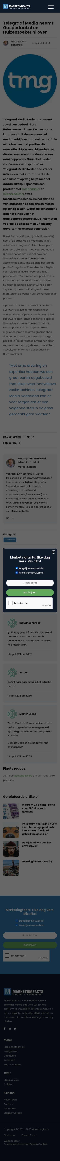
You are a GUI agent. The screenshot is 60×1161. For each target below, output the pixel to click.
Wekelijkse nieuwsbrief (31, 572)
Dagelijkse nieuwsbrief (31, 568)
